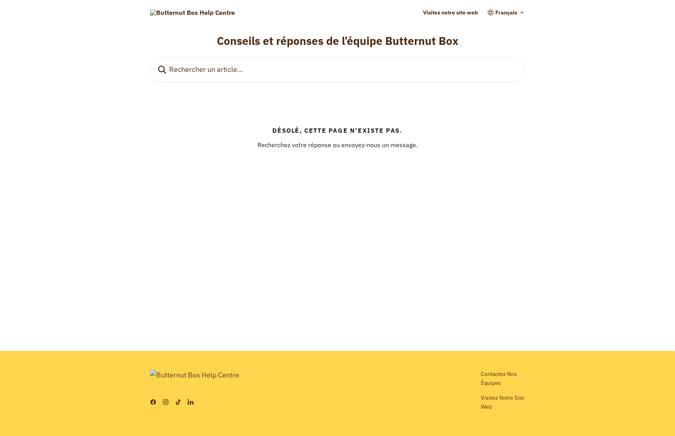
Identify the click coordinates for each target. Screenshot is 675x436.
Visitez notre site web (450, 12)
